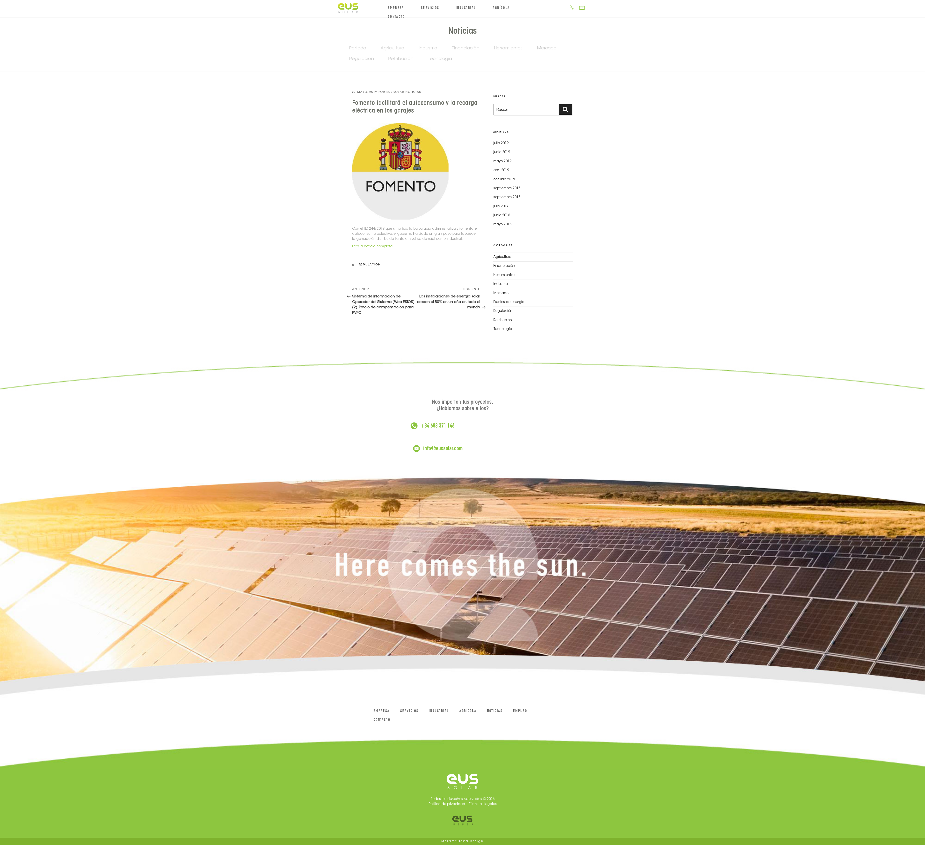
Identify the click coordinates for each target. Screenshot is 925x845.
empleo (520, 711)
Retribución (400, 59)
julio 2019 (501, 143)
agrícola (501, 8)
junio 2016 (501, 215)
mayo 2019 (502, 161)
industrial (466, 8)
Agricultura (392, 48)
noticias (495, 711)
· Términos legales (481, 804)
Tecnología (440, 59)
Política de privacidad (447, 804)
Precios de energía (508, 302)
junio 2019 (501, 152)
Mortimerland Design (462, 841)
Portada (357, 48)
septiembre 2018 (506, 188)
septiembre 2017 (506, 197)
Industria (428, 48)
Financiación (465, 48)
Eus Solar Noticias (403, 92)
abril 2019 (501, 170)
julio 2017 (501, 206)
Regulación (361, 59)
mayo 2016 (502, 224)
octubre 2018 (504, 179)
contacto (396, 17)
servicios (430, 8)
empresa (396, 8)
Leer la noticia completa (372, 246)
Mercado (546, 48)
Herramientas (508, 48)
